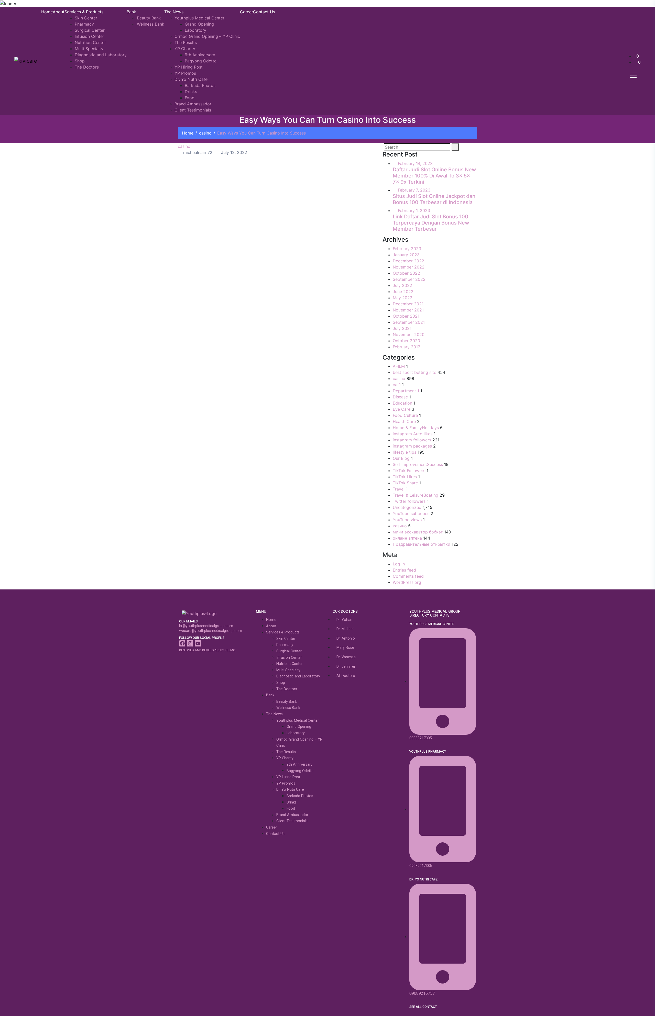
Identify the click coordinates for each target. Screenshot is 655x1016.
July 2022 (402, 285)
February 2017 (406, 346)
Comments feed (408, 576)
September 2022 (409, 279)
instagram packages (412, 446)
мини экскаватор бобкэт (418, 531)
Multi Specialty (89, 48)
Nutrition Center (90, 42)
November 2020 (408, 334)
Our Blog (401, 458)
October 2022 (406, 273)
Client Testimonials (192, 110)
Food (189, 97)
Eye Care (401, 409)
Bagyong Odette (200, 60)
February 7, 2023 (414, 190)
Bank (131, 11)
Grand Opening (199, 24)
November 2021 (408, 309)
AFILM (399, 366)
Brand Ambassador (192, 103)
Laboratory (195, 30)
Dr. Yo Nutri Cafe (191, 79)
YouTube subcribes (411, 513)
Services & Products (83, 11)
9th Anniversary (200, 54)
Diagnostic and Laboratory (101, 54)
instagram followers (412, 439)
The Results (185, 42)
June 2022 (403, 291)
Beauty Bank (149, 17)
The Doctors (87, 67)
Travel (399, 489)
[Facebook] (182, 643)
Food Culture (405, 415)
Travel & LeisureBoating (415, 495)
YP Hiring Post (188, 67)
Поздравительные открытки (421, 544)
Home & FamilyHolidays (416, 427)
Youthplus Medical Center (199, 17)
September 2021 (409, 322)
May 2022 (402, 297)
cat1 (397, 384)
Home (47, 11)
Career (246, 11)
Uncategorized (407, 507)
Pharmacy (84, 24)
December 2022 (408, 260)
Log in (399, 563)
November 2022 (408, 267)
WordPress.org (407, 582)
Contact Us (264, 11)
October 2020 (406, 340)
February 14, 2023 (415, 163)
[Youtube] (197, 643)
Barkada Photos (200, 85)
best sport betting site (414, 372)
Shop (80, 60)
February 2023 (407, 248)
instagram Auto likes (412, 433)
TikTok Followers (409, 470)
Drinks (191, 91)
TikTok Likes (405, 476)
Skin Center (86, 17)
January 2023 (406, 254)
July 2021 (402, 328)
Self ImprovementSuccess (418, 464)
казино (400, 525)
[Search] (455, 147)
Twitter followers (409, 501)
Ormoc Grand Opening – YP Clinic (207, 36)
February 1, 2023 (414, 210)
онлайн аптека (407, 538)
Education (402, 403)
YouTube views (407, 519)
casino (205, 133)
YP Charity (184, 48)
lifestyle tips (404, 452)
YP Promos (185, 73)
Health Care (404, 421)
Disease (400, 396)
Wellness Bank (150, 24)
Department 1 (406, 390)
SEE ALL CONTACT (423, 1006)
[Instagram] (190, 643)
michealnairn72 (197, 152)
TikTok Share (405, 482)
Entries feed (404, 570)
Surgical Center (90, 30)
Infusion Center (89, 36)
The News (173, 11)
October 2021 (406, 316)
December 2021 (408, 303)
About (58, 11)
